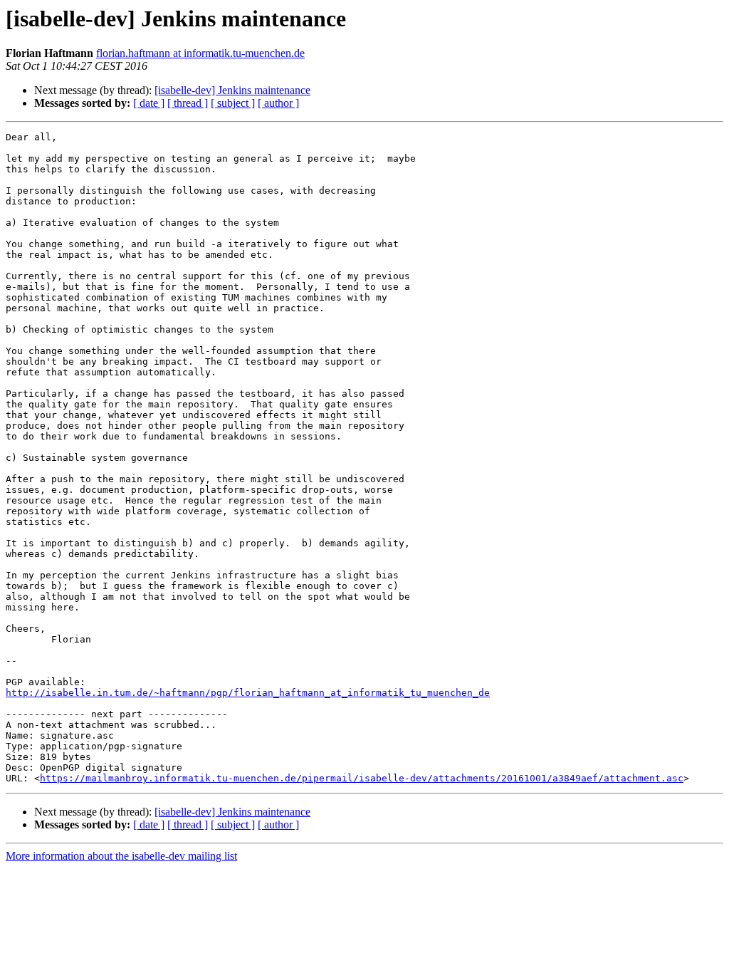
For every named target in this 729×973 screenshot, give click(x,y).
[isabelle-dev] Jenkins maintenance (232, 90)
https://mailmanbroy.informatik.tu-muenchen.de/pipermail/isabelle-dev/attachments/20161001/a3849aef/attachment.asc (361, 778)
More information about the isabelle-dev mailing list (121, 856)
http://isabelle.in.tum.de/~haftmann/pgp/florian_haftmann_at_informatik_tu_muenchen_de (248, 692)
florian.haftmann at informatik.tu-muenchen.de (200, 53)
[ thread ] (187, 103)
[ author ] (278, 103)
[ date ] (148, 103)
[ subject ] (233, 103)
